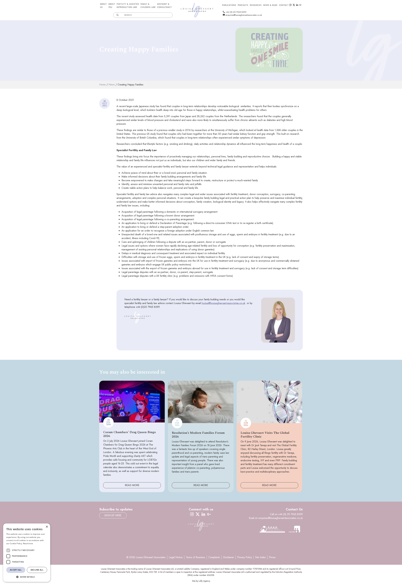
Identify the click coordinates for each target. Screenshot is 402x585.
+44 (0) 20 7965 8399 (235, 12)
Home (102, 84)
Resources (256, 5)
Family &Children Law (148, 6)
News (112, 84)
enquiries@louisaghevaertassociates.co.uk (243, 15)
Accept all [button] (16, 570)
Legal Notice (176, 557)
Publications (229, 5)
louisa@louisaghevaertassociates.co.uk (223, 303)
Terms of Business (195, 557)
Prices (272, 557)
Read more (28, 543)
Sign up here (112, 515)
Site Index (260, 557)
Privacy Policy (244, 557)
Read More (132, 485)
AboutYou (111, 6)
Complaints (214, 557)
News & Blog (270, 5)
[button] (26, 577)
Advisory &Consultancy (164, 6)
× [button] (47, 527)
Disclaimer (228, 557)
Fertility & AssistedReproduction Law (128, 6)
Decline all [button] (37, 570)
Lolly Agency (204, 580)
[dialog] (26, 552)
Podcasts (243, 5)
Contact (284, 5)
